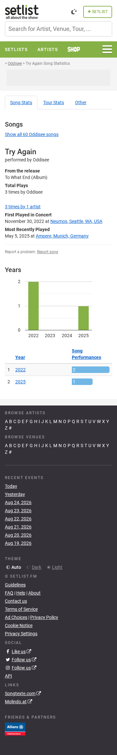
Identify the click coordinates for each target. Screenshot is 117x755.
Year (20, 357)
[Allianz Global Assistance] (15, 728)
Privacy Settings (21, 633)
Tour (53, 102)
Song (21, 102)
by (23, 206)
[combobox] (58, 28)
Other (80, 102)
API (8, 676)
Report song (47, 252)
